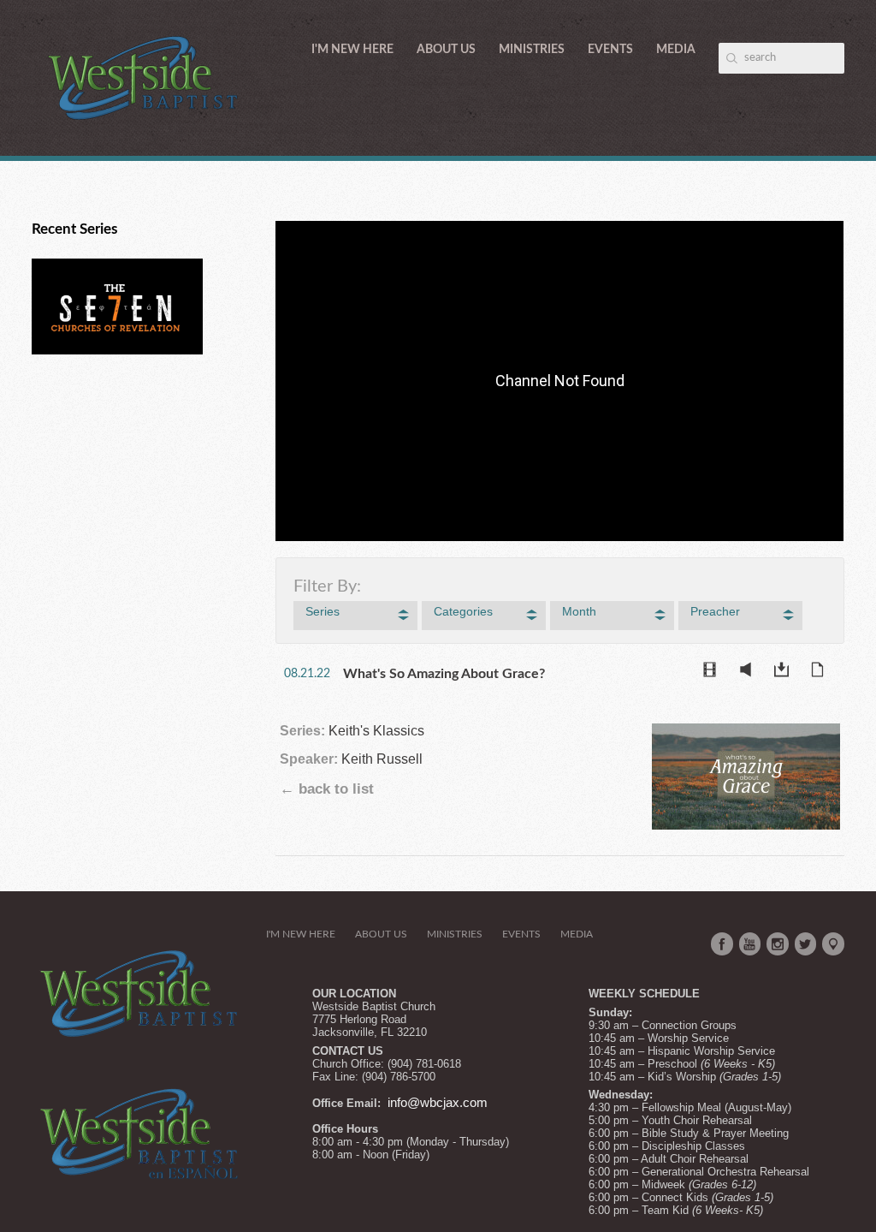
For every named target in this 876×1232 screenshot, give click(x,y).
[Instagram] (777, 944)
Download (786, 673)
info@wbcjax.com (438, 1103)
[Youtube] (750, 944)
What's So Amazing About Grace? (444, 674)
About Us (446, 50)
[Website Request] (386, 1103)
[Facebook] (722, 944)
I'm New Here (352, 50)
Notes (822, 673)
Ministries (532, 50)
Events (610, 50)
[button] (355, 615)
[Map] (833, 944)
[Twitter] (806, 944)
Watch (714, 673)
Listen (750, 673)
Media (675, 50)
